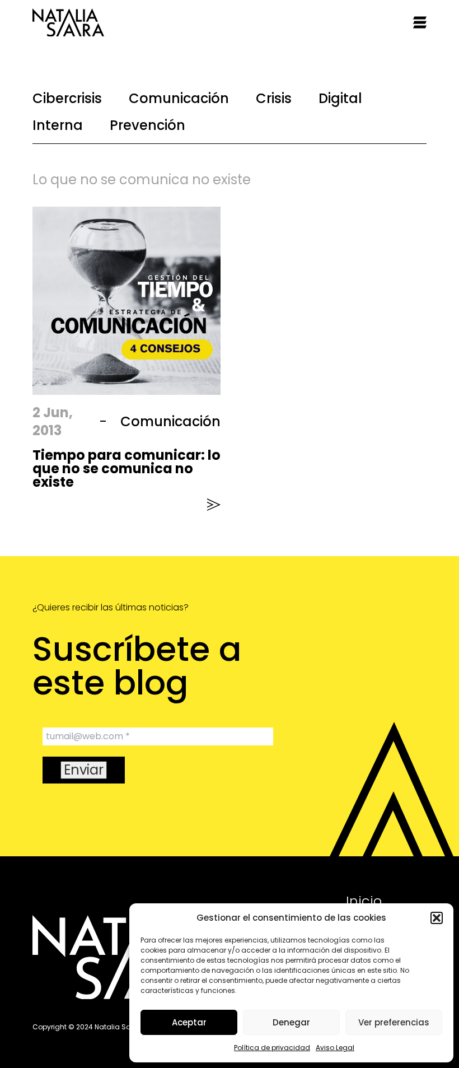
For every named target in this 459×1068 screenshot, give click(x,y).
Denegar (291, 1022)
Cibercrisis (67, 98)
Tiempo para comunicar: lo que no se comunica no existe (126, 468)
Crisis (274, 98)
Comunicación (179, 98)
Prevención (147, 125)
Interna (57, 125)
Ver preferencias (393, 1022)
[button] (436, 918)
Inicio (364, 901)
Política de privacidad (272, 1047)
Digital (340, 98)
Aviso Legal (335, 1047)
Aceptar (189, 1022)
